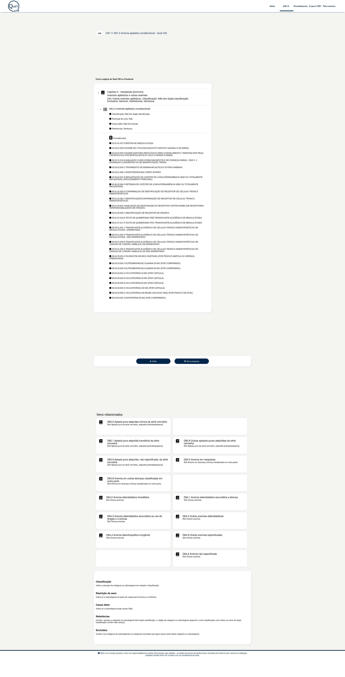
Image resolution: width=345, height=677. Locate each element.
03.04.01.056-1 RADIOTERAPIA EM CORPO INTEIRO (136, 172)
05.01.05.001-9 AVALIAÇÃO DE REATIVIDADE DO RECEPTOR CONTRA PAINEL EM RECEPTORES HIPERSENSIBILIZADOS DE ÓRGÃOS (156, 207)
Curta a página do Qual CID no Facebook (114, 79)
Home (272, 6)
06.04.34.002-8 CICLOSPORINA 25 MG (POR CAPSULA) (137, 278)
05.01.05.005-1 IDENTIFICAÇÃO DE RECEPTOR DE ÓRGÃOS (140, 213)
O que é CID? (315, 6)
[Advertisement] (172, 57)
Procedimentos (301, 6)
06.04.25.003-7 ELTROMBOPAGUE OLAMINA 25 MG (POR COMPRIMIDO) (145, 263)
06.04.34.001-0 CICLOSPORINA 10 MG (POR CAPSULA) (137, 273)
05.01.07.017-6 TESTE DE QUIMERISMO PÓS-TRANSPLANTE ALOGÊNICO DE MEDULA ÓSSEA (156, 223)
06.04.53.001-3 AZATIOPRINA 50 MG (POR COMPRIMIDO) (138, 298)
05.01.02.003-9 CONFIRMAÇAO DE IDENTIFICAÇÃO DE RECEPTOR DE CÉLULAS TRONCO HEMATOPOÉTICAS (153, 192)
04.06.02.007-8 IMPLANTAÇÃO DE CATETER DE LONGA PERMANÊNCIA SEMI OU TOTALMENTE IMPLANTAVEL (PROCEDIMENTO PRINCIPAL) (156, 178)
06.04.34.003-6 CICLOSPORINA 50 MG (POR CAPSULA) (137, 283)
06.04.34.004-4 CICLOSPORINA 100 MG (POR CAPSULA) (138, 288)
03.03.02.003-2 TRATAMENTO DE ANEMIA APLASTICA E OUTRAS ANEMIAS (146, 167)
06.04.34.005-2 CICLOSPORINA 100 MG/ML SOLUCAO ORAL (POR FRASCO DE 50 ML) (152, 293)
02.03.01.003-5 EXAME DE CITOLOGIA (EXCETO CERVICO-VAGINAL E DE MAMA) (150, 148)
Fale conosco (329, 6)
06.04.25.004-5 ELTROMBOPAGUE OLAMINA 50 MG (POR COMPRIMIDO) (145, 268)
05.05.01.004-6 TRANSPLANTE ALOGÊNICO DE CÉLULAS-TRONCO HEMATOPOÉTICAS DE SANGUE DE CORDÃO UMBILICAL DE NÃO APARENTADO (153, 250)
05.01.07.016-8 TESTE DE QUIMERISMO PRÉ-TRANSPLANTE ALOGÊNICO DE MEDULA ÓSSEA (156, 218)
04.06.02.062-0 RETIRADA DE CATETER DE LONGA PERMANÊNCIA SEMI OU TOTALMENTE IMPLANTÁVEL (153, 185)
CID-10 (286, 6)
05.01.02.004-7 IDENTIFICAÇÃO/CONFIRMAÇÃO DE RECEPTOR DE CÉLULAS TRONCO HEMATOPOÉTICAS (152, 199)
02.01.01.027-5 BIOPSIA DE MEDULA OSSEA (132, 143)
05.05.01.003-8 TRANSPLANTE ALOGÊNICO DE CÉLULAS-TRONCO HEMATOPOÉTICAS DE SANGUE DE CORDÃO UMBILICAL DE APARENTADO (153, 243)
